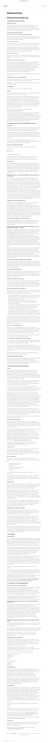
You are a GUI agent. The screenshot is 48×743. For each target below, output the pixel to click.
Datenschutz (14, 733)
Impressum (19, 733)
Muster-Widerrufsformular (36, 733)
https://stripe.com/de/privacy (30, 713)
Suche (7, 733)
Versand (23, 733)
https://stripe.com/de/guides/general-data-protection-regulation (19, 714)
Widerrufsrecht (28, 733)
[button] (2, 6)
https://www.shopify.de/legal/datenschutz (15, 110)
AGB (10, 733)
